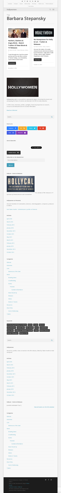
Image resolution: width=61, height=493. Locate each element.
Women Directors (44, 330)
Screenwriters (43, 327)
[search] (50, 9)
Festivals (12, 286)
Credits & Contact (13, 487)
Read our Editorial (12, 110)
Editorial (9, 262)
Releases (22, 50)
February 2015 (10, 243)
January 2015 (10, 246)
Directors (41, 325)
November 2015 (11, 231)
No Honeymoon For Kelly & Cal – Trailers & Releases (43, 41)
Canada (36, 325)
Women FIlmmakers (12, 333)
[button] (53, 9)
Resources (9, 305)
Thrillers (36, 330)
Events (10, 283)
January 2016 (10, 228)
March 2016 (10, 222)
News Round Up (12, 293)
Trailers (48, 46)
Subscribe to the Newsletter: (15, 157)
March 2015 (10, 240)
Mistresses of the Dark (14, 271)
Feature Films (20, 327)
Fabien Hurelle (13, 50)
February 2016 (10, 225)
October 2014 (10, 252)
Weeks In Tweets (12, 302)
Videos (26, 50)
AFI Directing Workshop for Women (16, 325)
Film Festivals (29, 327)
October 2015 (10, 234)
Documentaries (11, 327)
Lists (8, 268)
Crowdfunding (12, 280)
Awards (30, 325)
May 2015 (9, 237)
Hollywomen (12, 9)
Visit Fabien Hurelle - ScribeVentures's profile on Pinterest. (22, 209)
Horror (36, 327)
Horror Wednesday (13, 311)
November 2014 (11, 249)
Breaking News (12, 277)
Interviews (9, 265)
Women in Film (24, 333)
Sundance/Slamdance (17, 289)
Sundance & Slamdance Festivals (23, 330)
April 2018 (9, 219)
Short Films (10, 308)
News (18, 50)
